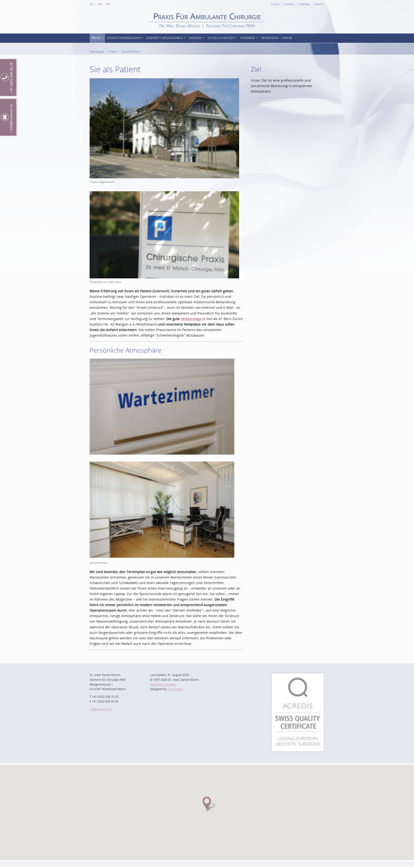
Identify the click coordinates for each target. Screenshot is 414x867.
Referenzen (270, 38)
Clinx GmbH (175, 689)
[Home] (207, 32)
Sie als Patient (131, 51)
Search (319, 4)
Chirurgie (247, 38)
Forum (287, 38)
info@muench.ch (101, 709)
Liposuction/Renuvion (123, 38)
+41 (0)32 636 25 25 (11, 77)
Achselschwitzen (220, 38)
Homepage (97, 51)
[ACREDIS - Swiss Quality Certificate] (297, 675)
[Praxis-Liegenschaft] (164, 81)
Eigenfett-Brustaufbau (164, 38)
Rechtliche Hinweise (163, 684)
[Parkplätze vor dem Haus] (164, 194)
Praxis (96, 38)
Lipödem (195, 38)
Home (275, 4)
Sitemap (304, 4)
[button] (207, 804)
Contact (289, 4)
